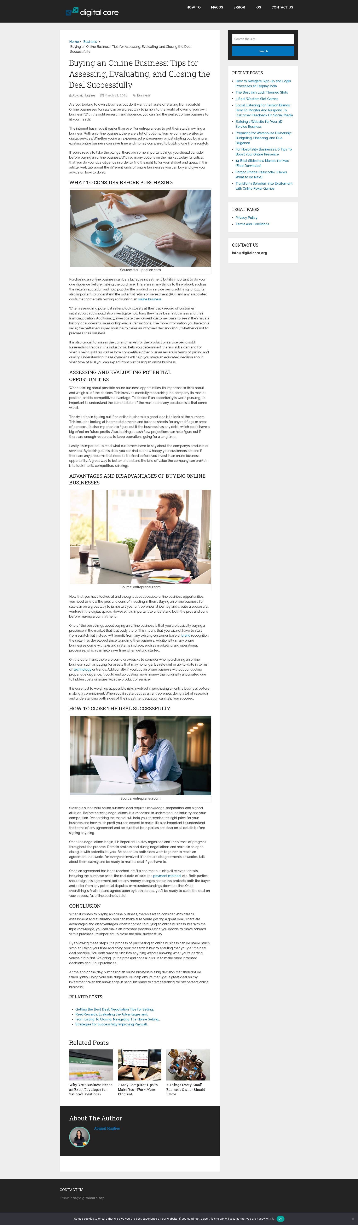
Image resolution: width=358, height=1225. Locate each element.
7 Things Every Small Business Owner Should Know (185, 1089)
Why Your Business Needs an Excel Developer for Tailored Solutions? (90, 1089)
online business (150, 299)
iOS (258, 7)
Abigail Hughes (84, 95)
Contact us (282, 7)
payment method (167, 876)
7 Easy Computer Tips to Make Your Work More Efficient (138, 1089)
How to (194, 7)
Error (239, 7)
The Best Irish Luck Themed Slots (262, 92)
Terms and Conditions (252, 224)
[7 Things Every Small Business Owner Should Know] (188, 1064)
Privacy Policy (246, 218)
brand (185, 635)
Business (144, 95)
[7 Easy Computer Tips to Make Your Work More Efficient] (140, 1064)
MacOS (217, 7)
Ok (280, 1218)
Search (263, 51)
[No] (353, 1219)
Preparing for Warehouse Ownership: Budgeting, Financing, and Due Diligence (264, 138)
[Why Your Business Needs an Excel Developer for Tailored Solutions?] (91, 1064)
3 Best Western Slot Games (257, 99)
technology (82, 669)
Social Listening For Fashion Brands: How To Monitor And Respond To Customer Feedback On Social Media (264, 110)
